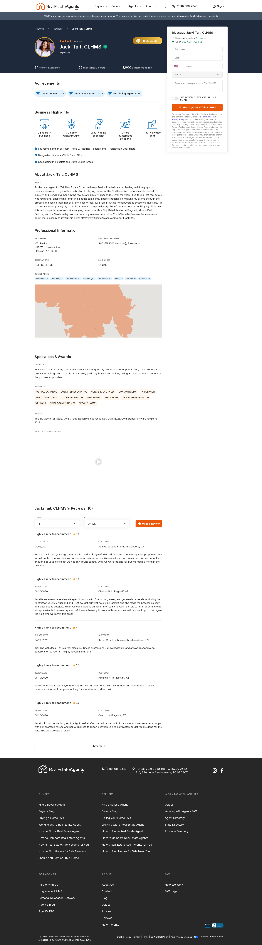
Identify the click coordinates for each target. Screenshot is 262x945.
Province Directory (176, 831)
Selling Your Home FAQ (116, 818)
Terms (145, 937)
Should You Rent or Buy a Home (59, 858)
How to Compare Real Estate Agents (62, 838)
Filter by (39, 518)
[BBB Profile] (217, 925)
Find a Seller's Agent (115, 804)
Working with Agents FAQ (181, 811)
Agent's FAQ (46, 911)
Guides (169, 804)
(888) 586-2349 (187, 6)
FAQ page (171, 891)
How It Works (110, 924)
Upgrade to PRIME (50, 891)
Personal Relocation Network (57, 898)
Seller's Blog (109, 811)
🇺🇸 (176, 66)
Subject (179, 74)
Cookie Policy (124, 937)
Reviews (107, 918)
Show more (98, 746)
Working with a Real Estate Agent (60, 824)
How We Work (174, 884)
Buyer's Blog (47, 811)
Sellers (116, 6)
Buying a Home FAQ (51, 818)
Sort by (88, 518)
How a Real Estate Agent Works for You (64, 844)
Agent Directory (175, 818)
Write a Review (151, 523)
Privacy (136, 937)
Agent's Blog (47, 904)
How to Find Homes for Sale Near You (63, 851)
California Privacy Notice (211, 936)
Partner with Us (48, 884)
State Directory (174, 824)
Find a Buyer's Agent (52, 804)
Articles (106, 911)
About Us (108, 884)
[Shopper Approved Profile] (208, 925)
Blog (104, 898)
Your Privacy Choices (181, 937)
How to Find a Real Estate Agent (59, 831)
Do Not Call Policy (159, 937)
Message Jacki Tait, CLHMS (199, 107)
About (149, 6)
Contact (107, 891)
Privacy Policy (178, 119)
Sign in (221, 6)
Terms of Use (208, 117)
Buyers (99, 6)
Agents (133, 6)
